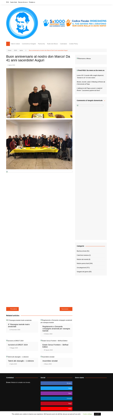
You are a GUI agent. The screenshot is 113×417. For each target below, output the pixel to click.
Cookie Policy (73, 44)
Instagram (102, 2)
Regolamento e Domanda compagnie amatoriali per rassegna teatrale (56, 329)
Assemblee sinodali (49, 361)
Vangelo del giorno (83, 271)
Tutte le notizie (15, 44)
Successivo (64, 309)
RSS (7, 2)
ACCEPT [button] (97, 414)
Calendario (63, 44)
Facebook (96, 2)
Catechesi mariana (83, 255)
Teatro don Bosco (52, 44)
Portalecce (32, 2)
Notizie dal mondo (82, 259)
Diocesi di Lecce (23, 2)
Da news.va (100, 70)
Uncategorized (81, 267)
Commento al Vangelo (29, 44)
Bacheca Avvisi (81, 251)
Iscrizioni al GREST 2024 (18, 345)
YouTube (105, 2)
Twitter (99, 2)
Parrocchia (41, 44)
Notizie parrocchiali (83, 263)
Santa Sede (13, 2)
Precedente (13, 309)
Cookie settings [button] (87, 414)
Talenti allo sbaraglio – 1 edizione (21, 361)
